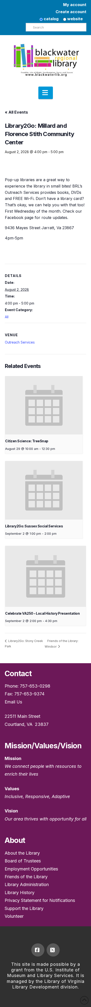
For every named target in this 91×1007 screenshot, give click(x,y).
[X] (53, 950)
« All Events (16, 112)
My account (74, 4)
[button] (45, 93)
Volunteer (14, 916)
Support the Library (24, 908)
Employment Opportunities (31, 868)
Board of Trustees (23, 860)
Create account (71, 11)
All (6, 317)
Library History (19, 892)
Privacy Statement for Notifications (40, 900)
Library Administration (27, 884)
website (74, 18)
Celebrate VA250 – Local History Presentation (42, 613)
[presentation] (44, 405)
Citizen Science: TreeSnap (26, 441)
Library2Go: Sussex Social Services (34, 526)
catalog (50, 18)
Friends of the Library (26, 876)
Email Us (13, 701)
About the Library (22, 853)
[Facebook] (37, 950)
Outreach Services (20, 342)
